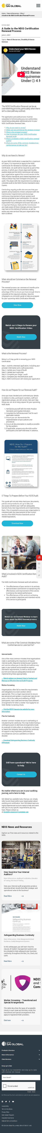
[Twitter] (6, 1101)
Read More (8, 896)
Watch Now (21, 337)
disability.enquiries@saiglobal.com (15, 812)
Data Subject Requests (8, 1115)
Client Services (6, 1059)
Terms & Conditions (7, 1109)
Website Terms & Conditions (9, 1121)
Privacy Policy (5, 1112)
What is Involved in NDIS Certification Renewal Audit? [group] (21, 575)
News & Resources (13, 39)
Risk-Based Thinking (17, 880)
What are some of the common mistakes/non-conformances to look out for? (22, 144)
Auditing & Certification (24, 878)
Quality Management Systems (20, 941)
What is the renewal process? (16, 132)
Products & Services (8, 1050)
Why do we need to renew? (16, 128)
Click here (7, 1020)
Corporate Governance (8, 1118)
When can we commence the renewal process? (23, 130)
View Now (17, 305)
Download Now (17, 523)
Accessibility (5, 1106)
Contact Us (21, 774)
